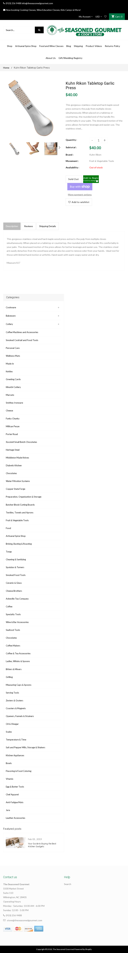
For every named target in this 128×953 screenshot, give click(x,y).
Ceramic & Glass (14, 583)
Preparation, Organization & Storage (23, 496)
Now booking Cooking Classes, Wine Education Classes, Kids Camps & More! (43, 10)
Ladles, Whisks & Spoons (18, 661)
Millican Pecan (13, 426)
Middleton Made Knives (17, 457)
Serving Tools (12, 692)
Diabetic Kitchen (14, 465)
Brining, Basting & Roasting (19, 543)
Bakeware (11, 315)
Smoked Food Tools (16, 575)
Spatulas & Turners (15, 567)
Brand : (70, 154)
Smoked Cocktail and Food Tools (22, 340)
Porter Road (12, 434)
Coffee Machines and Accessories (22, 332)
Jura (8, 810)
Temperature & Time (16, 739)
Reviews (28, 226)
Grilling (9, 677)
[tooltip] (96, 180)
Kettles (9, 371)
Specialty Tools (13, 614)
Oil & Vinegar (12, 724)
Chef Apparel (12, 794)
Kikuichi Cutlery (13, 387)
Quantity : (71, 139)
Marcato (10, 395)
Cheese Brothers (14, 591)
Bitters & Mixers (14, 669)
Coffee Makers (13, 645)
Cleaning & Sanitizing (16, 559)
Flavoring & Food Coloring (18, 771)
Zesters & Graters (14, 700)
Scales (9, 731)
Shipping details (47, 226)
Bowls (9, 763)
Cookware (11, 307)
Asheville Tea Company (17, 598)
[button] (91, 179)
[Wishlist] (105, 16)
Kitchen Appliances (15, 755)
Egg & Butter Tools (15, 786)
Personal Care (13, 348)
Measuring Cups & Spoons (18, 685)
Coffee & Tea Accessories (18, 653)
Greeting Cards (13, 379)
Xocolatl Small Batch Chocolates (21, 442)
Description (12, 226)
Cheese (9, 410)
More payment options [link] (80, 194)
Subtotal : (71, 147)
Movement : (72, 161)
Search (67, 884)
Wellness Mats (13, 355)
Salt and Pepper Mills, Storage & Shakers (25, 747)
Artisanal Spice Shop (16, 536)
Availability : (72, 167)
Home (6, 67)
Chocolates (11, 473)
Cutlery (9, 324)
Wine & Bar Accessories (17, 622)
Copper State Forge (15, 489)
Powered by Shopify (83, 949)
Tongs (9, 551)
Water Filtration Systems (18, 481)
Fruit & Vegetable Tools (17, 520)
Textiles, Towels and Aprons (19, 512)
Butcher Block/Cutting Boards (20, 504)
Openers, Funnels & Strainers (20, 716)
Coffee (9, 606)
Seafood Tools (13, 630)
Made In (10, 363)
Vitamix (9, 779)
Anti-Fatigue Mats (14, 802)
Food (8, 528)
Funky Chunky (13, 418)
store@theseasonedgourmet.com (24, 920)
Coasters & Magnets (16, 708)
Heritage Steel (13, 449)
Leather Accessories (15, 818)
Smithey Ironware (14, 402)
